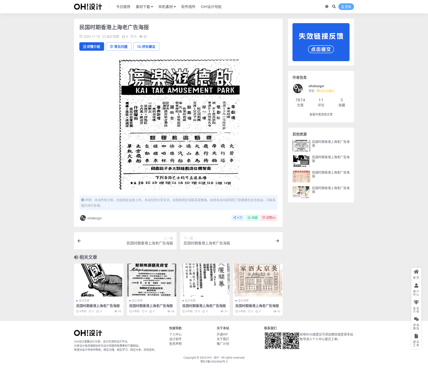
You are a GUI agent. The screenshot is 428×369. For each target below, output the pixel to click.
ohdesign (94, 218)
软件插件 (188, 6)
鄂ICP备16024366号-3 (214, 361)
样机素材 (165, 6)
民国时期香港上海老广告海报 (98, 305)
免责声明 (175, 343)
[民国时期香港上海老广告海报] (98, 280)
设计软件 (175, 339)
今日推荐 (123, 6)
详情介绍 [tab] (93, 46)
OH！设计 (213, 357)
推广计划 (223, 343)
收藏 (254, 217)
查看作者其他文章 (321, 114)
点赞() (270, 217)
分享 (240, 217)
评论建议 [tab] (148, 46)
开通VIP (222, 334)
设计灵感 (113, 36)
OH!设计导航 (211, 6)
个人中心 (175, 334)
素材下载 (143, 6)
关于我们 (223, 339)
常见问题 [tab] (121, 46)
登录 (348, 6)
